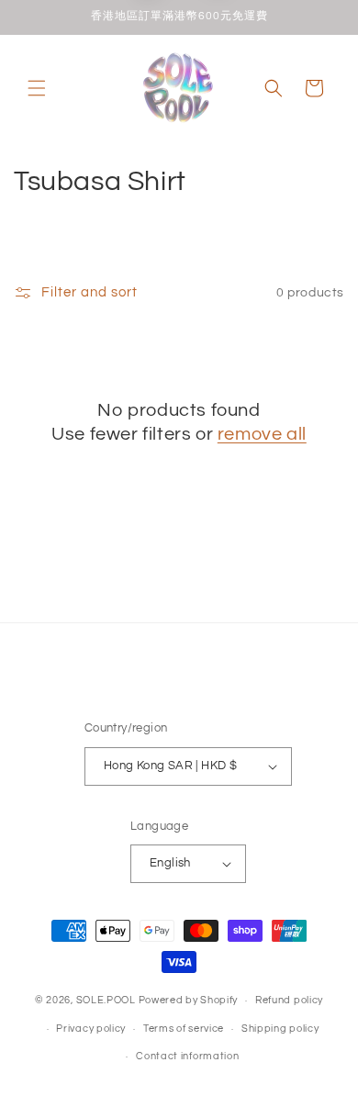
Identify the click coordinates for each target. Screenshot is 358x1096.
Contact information (187, 1056)
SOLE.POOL (106, 1000)
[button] (37, 88)
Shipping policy (280, 1028)
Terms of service (183, 1028)
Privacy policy (91, 1028)
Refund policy (289, 1000)
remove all (262, 434)
